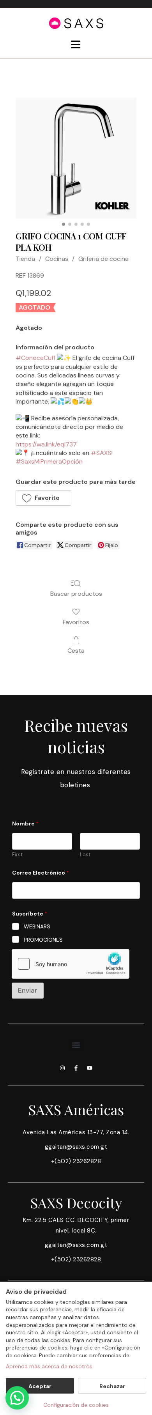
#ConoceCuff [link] (35, 358)
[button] (43, 498)
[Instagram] (62, 1068)
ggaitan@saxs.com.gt (76, 1147)
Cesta (76, 650)
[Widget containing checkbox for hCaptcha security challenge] (70, 964)
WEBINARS (37, 926)
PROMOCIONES (43, 939)
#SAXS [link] (101, 453)
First (17, 855)
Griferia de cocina (103, 259)
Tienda (25, 259)
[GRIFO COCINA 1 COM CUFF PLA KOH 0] (76, 158)
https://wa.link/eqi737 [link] (46, 444)
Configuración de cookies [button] (76, 1404)
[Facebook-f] (76, 1068)
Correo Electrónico (40, 873)
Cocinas (56, 259)
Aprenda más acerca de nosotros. (50, 1366)
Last (85, 855)
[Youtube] (89, 1068)
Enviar (27, 990)
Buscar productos (76, 593)
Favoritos (76, 622)
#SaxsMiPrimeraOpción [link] (49, 461)
